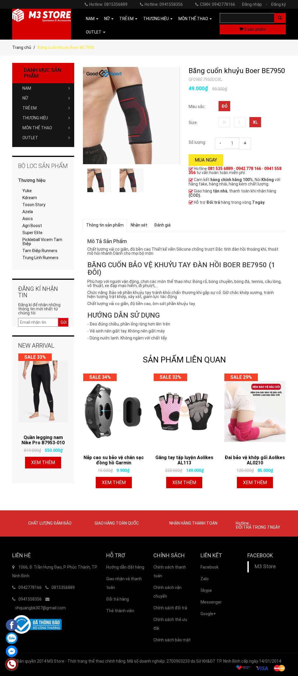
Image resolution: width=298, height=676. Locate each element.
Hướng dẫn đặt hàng (125, 567)
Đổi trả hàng (117, 599)
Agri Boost (32, 225)
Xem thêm (114, 482)
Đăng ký (278, 4)
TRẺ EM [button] (126, 18)
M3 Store (265, 566)
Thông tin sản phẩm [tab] (105, 225)
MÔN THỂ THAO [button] (193, 18)
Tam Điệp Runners (39, 250)
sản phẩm (255, 29)
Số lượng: (197, 142)
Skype (206, 590)
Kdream (29, 197)
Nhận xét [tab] (139, 225)
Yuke (27, 190)
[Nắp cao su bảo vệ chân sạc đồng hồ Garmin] (114, 411)
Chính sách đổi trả (170, 608)
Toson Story (33, 204)
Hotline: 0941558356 (164, 4)
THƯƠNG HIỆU (35, 118)
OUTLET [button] (94, 32)
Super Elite (32, 232)
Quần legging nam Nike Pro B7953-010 (43, 440)
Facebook (210, 567)
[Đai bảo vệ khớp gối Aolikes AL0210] (255, 411)
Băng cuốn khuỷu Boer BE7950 (237, 71)
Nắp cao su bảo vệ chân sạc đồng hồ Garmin (114, 460)
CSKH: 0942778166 (217, 4)
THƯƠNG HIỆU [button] (156, 18)
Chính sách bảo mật (172, 640)
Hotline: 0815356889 (108, 4)
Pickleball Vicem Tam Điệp (42, 241)
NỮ (25, 98)
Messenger (211, 602)
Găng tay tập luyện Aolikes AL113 (184, 460)
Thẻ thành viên (120, 610)
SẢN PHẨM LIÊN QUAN (184, 359)
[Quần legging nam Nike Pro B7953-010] (43, 391)
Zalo (205, 578)
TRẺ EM (29, 108)
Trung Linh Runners (40, 257)
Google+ (208, 613)
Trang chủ (21, 47)
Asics (27, 218)
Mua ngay (206, 160)
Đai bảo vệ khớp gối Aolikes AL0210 (255, 460)
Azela (27, 211)
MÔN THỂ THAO (37, 127)
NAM (26, 88)
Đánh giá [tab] (162, 225)
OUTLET (30, 137)
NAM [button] (90, 18)
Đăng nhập (254, 4)
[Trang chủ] (41, 24)
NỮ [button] (107, 18)
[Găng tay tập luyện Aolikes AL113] (184, 411)
